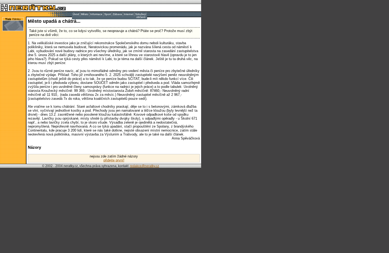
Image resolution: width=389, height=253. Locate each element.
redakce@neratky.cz (144, 166)
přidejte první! (113, 160)
